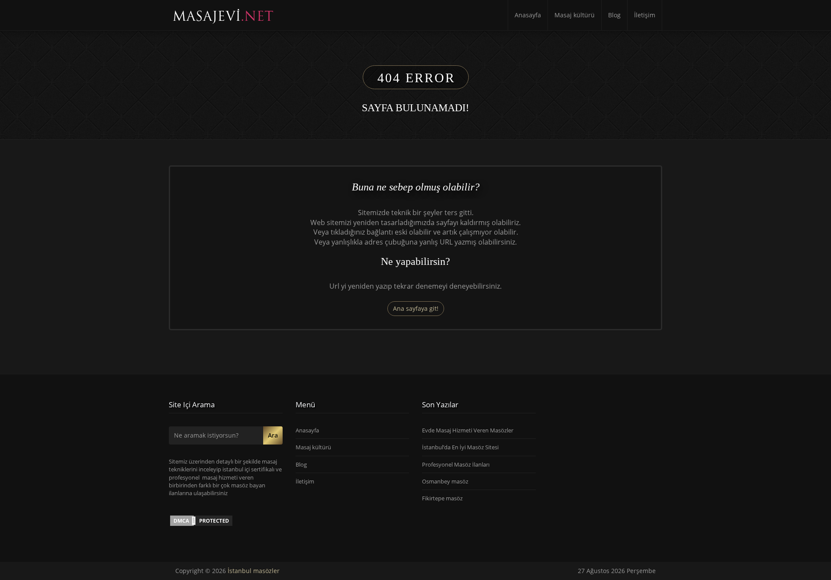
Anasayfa (528, 15)
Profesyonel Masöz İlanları (456, 464)
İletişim (644, 15)
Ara (273, 435)
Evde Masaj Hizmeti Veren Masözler (467, 430)
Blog (614, 15)
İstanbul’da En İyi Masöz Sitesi (460, 447)
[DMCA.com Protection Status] (201, 520)
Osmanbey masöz (445, 481)
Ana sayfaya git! (415, 308)
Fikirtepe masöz (442, 498)
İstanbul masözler (254, 571)
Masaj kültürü (574, 15)
